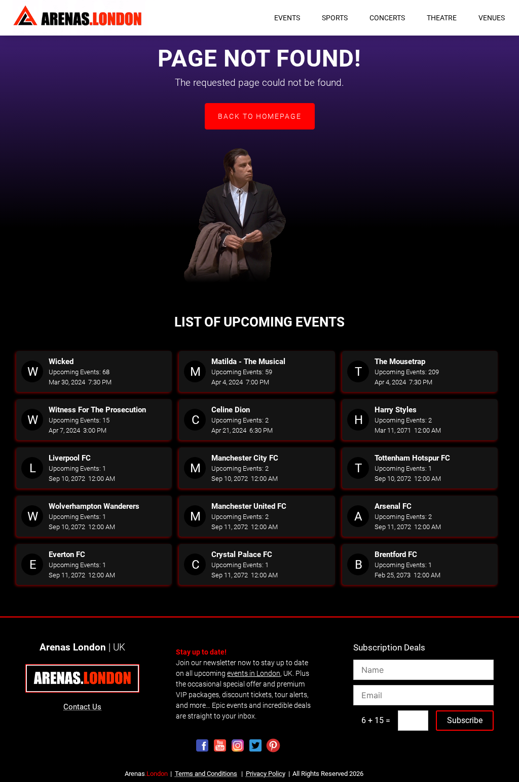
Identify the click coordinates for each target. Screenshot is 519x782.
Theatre (442, 18)
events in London (253, 673)
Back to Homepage (260, 116)
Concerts (387, 18)
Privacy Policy (265, 773)
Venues (491, 18)
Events (287, 18)
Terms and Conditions (206, 773)
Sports (335, 18)
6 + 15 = (375, 720)
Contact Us (82, 706)
